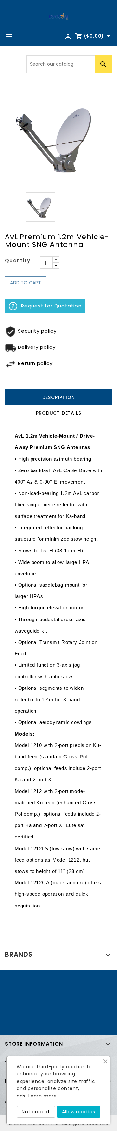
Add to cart (25, 282)
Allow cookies (78, 1112)
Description (58, 397)
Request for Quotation (51, 305)
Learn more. (43, 1096)
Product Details (58, 413)
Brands (18, 954)
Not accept (36, 1112)
